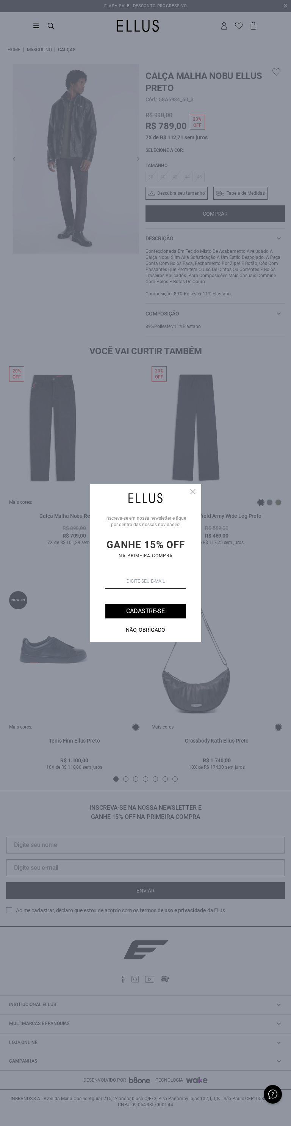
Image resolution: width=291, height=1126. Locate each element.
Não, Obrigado (145, 630)
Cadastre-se (145, 611)
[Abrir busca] (51, 26)
